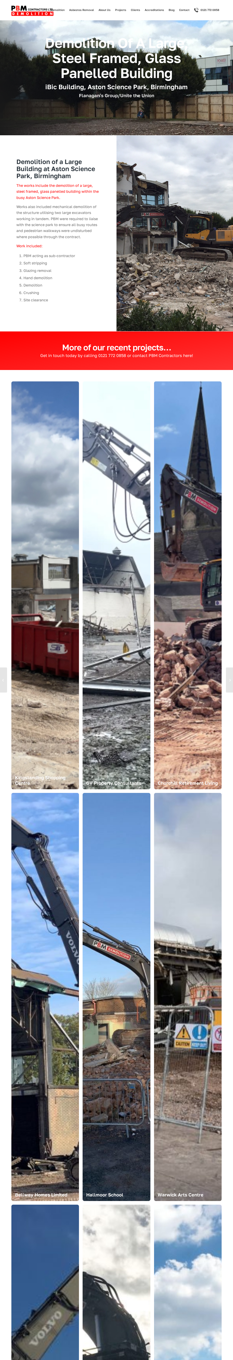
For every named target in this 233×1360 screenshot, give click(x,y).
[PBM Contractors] (32, 11)
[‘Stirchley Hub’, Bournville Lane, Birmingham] (3, 680)
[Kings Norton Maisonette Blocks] (229, 680)
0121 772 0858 (112, 355)
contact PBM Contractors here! (162, 355)
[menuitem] (57, 10)
